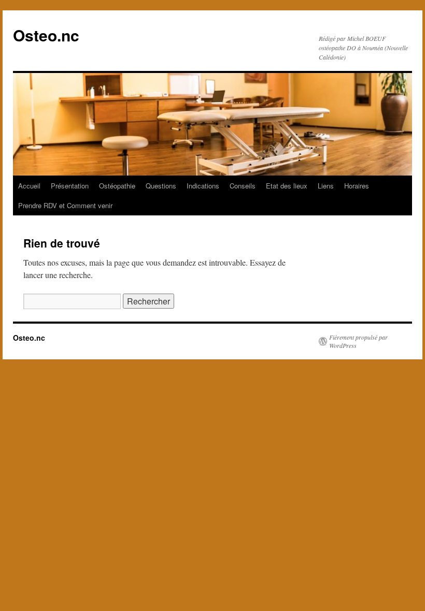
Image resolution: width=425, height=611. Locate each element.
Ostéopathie (117, 186)
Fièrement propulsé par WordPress (358, 341)
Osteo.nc (46, 35)
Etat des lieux (286, 186)
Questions (161, 186)
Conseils (243, 186)
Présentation (70, 186)
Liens (326, 186)
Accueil (29, 186)
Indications (203, 186)
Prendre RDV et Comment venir (65, 205)
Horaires (356, 186)
